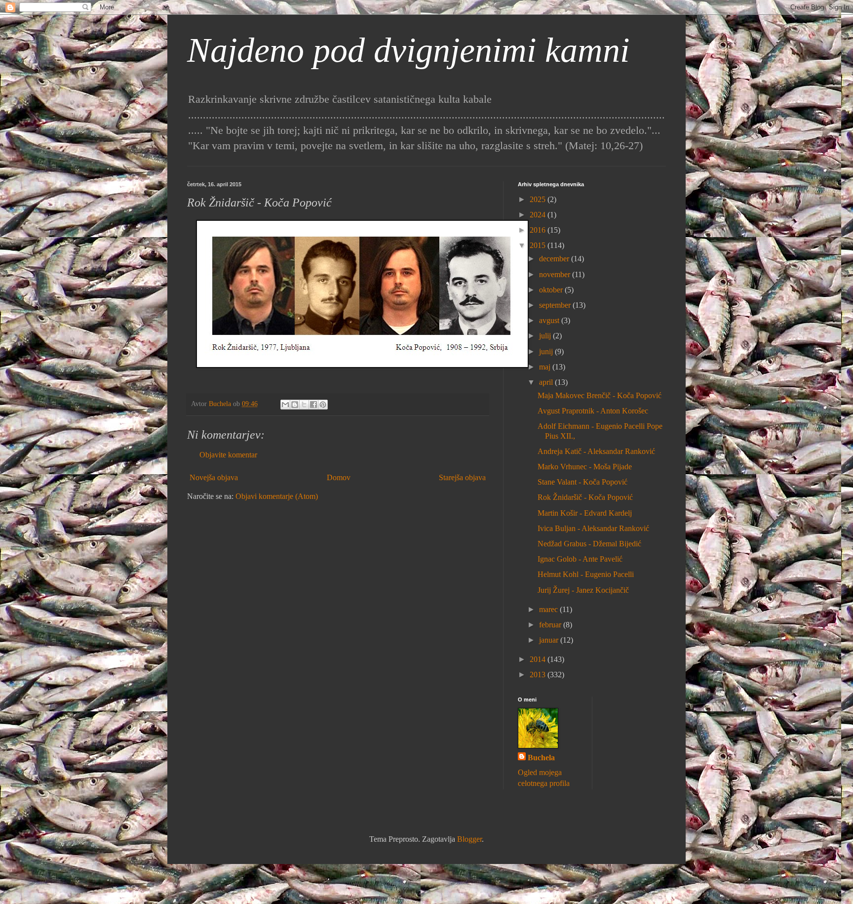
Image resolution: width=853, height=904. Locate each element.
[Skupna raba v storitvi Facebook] (313, 405)
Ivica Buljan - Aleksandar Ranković (593, 528)
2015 (538, 245)
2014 (538, 659)
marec (549, 609)
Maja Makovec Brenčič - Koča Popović (599, 395)
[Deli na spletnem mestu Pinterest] (323, 405)
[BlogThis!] (295, 405)
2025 (538, 199)
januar (549, 640)
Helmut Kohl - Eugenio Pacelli (586, 574)
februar (551, 624)
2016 (538, 230)
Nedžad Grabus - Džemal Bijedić (589, 543)
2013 (538, 674)
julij (546, 335)
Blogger (469, 839)
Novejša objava (214, 477)
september (556, 305)
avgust (550, 320)
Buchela (541, 757)
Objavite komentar (228, 455)
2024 (538, 214)
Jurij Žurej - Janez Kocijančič (583, 590)
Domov (338, 477)
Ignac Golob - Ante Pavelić (580, 559)
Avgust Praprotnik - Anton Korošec (593, 411)
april (547, 382)
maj (545, 367)
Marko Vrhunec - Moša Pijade (585, 466)
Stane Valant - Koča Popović (582, 482)
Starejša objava (462, 477)
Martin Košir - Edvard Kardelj (585, 513)
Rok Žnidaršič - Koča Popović (585, 497)
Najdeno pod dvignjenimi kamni (408, 50)
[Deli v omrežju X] (304, 405)
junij (547, 351)
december (555, 258)
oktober (552, 290)
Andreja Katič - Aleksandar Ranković (596, 451)
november (555, 274)
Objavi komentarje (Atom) (276, 496)
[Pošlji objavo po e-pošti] (285, 405)
